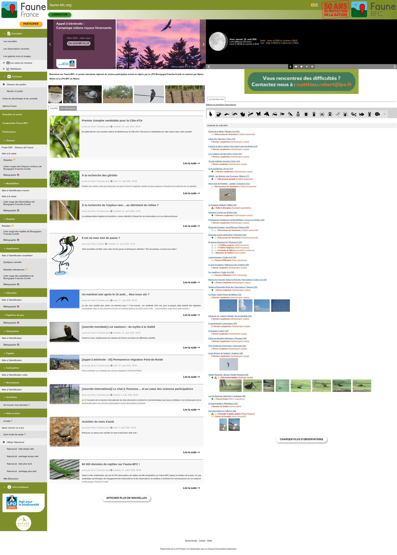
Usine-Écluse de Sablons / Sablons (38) (225, 353)
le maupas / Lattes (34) (218, 331)
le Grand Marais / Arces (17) (220, 169)
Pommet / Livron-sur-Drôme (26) (222, 213)
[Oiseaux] (211, 114)
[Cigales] (298, 114)
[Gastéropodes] (377, 114)
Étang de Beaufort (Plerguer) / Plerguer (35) (227, 338)
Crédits (209, 540)
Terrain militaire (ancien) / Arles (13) (224, 161)
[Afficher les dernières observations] (221, 105)
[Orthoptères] (274, 114)
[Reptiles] (235, 114)
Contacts (202, 540)
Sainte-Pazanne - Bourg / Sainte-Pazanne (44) (228, 375)
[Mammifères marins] (227, 114)
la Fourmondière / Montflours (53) (223, 404)
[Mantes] (290, 114)
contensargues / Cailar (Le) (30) (222, 257)
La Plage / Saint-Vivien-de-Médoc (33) (224, 295)
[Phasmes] (338, 114)
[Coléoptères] (314, 114)
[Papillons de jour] (259, 114)
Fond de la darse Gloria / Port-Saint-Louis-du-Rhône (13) (232, 146)
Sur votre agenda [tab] (68, 108)
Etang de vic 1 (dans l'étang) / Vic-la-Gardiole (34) (230, 316)
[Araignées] (346, 114)
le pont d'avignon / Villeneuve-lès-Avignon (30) (228, 265)
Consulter (59, 14)
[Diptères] (330, 114)
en (316, 5)
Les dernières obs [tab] (216, 99)
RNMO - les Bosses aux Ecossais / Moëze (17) (228, 176)
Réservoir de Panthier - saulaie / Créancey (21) (229, 184)
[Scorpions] (354, 114)
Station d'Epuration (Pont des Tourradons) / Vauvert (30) (232, 287)
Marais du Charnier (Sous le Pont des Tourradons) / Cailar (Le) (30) (237, 280)
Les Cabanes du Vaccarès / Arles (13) (225, 154)
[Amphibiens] (243, 114)
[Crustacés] (370, 114)
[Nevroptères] (322, 114)
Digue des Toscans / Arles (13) (221, 139)
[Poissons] (362, 114)
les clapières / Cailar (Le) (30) (221, 272)
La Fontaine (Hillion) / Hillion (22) (222, 205)
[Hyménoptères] (282, 114)
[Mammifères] (219, 114)
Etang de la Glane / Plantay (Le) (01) (224, 132)
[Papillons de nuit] (266, 114)
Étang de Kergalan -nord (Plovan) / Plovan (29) (228, 227)
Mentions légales (191, 540)
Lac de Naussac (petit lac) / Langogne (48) (226, 396)
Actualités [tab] (54, 108)
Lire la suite (190, 163)
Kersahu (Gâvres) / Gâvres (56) (222, 411)
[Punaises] (306, 114)
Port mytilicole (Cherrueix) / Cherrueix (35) (227, 346)
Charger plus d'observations (301, 439)
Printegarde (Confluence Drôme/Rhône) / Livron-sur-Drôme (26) (236, 220)
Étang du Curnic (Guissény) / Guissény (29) (227, 235)
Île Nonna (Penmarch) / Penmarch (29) (225, 242)
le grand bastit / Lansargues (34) (222, 324)
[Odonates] (250, 114)
